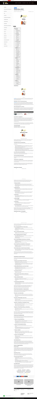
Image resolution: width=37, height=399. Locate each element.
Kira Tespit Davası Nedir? (13, 0)
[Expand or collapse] (14, 29)
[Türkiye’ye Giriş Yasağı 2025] (25, 114)
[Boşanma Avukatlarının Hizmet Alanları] (31, 391)
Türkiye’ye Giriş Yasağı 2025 (30, 113)
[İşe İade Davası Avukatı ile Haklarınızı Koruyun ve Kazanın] (15, 114)
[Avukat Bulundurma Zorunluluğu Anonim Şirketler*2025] (24, 391)
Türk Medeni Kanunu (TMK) (20, 372)
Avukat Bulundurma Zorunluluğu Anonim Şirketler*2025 (23, 394)
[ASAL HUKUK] (5, 3)
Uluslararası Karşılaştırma (27, 372)
